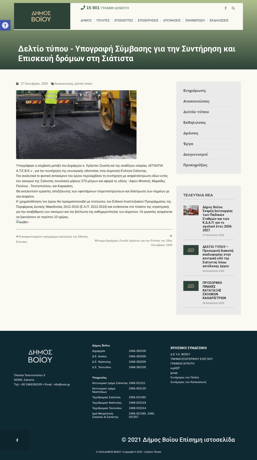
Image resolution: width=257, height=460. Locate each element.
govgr (174, 373)
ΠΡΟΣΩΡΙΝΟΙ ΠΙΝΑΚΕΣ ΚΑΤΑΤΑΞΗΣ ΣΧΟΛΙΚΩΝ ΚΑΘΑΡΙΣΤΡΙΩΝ (214, 290)
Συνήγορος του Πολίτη (184, 377)
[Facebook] (226, 7)
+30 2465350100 (31, 384)
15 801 (107, 8)
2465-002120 (137, 388)
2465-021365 (137, 413)
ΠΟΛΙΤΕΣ (103, 20)
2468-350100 (137, 367)
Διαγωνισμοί (195, 154)
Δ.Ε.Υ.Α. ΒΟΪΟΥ (180, 354)
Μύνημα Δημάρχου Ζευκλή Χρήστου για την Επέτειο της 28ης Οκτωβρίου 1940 (133, 243)
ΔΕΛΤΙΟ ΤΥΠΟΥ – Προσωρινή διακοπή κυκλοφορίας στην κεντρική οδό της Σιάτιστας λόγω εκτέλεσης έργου (218, 256)
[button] (5, 25)
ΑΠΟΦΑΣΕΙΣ (172, 20)
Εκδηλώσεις (194, 122)
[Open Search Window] (233, 7)
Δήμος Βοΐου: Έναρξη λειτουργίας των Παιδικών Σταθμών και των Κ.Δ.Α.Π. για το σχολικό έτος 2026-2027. (218, 218)
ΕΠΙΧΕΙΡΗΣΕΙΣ (148, 20)
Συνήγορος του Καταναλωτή (188, 382)
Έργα (188, 143)
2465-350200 (137, 356)
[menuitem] (86, 20)
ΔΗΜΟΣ (86, 20)
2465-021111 (137, 383)
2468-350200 (137, 362)
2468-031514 (137, 408)
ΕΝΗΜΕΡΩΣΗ (195, 20)
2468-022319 (137, 403)
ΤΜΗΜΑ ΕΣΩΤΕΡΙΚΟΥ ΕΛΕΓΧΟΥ (191, 359)
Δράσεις (191, 132)
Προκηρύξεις (195, 164)
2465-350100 (137, 351)
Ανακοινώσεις (64, 84)
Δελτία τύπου (83, 84)
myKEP (175, 368)
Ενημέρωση (194, 90)
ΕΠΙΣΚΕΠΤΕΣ (123, 20)
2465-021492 (137, 397)
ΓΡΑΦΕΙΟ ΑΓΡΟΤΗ (182, 364)
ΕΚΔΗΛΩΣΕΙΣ (219, 20)
